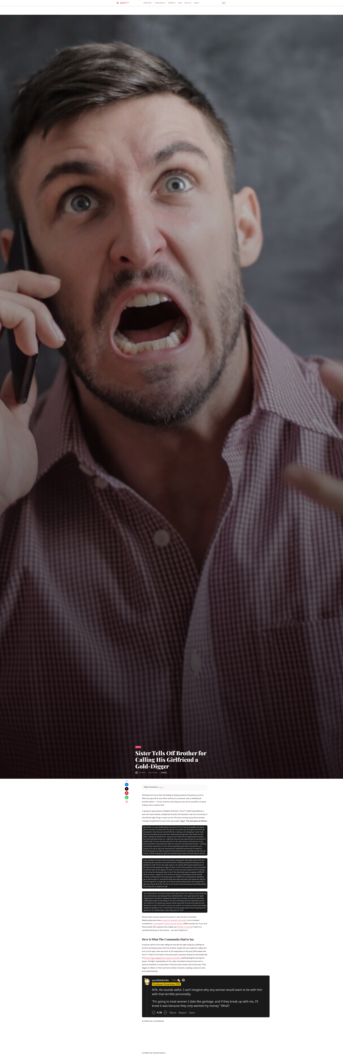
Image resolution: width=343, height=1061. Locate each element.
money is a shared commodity (174, 920)
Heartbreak (171, 3)
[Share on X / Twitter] (126, 789)
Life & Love (187, 3)
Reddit (138, 747)
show (160, 787)
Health (180, 3)
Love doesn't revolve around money (167, 923)
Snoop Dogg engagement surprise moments (162, 958)
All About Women (160, 3)
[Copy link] (126, 801)
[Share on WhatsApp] (126, 797)
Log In (223, 3)
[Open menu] (117, 2)
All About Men (147, 3)
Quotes (196, 3)
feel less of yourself (185, 927)
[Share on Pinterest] (126, 793)
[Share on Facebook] (126, 784)
